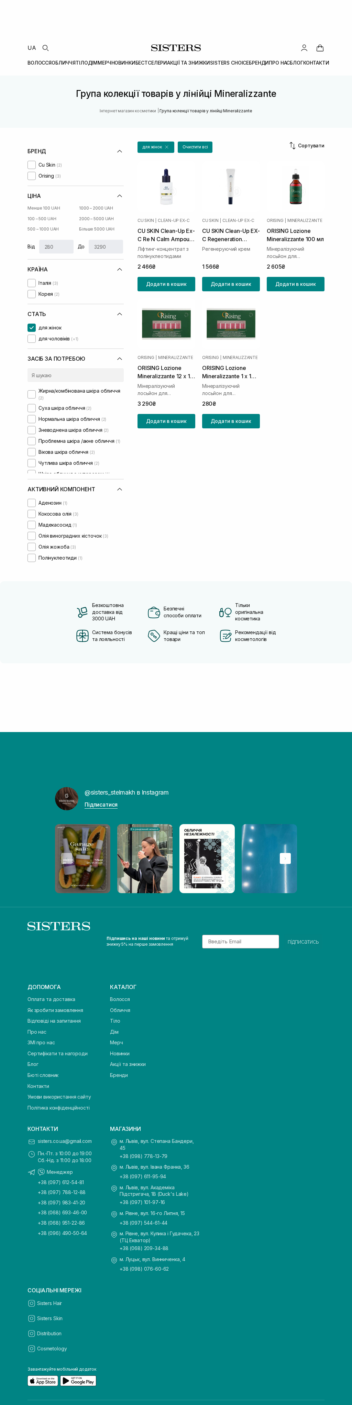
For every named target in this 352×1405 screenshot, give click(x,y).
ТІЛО (82, 63)
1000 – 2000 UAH (96, 208)
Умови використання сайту (59, 1097)
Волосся (120, 999)
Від (31, 246)
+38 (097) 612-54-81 (61, 1182)
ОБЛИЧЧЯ (64, 63)
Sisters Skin (50, 1318)
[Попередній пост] (66, 858)
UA (32, 47)
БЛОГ (296, 63)
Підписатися (101, 804)
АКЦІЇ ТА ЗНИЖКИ (188, 63)
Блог (33, 1064)
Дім (114, 1032)
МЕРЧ (104, 63)
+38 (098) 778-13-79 (143, 1156)
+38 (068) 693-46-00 (62, 1212)
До (81, 246)
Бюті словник (43, 1075)
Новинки (120, 1053)
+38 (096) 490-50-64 (62, 1233)
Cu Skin (146, 220)
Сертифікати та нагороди (58, 1053)
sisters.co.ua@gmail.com (65, 1141)
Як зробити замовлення (55, 1010)
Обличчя (120, 1010)
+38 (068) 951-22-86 (61, 1223)
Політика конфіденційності (59, 1108)
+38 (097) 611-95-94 (143, 1176)
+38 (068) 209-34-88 (144, 1248)
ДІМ (93, 63)
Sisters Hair (49, 1303)
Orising (275, 220)
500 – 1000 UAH (43, 229)
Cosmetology (52, 1348)
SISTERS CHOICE (229, 63)
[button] (156, 147)
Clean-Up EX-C (174, 220)
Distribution (49, 1333)
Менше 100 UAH (44, 208)
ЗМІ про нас (41, 1042)
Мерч (116, 1042)
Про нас (37, 1032)
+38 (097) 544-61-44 (143, 1223)
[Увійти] (304, 47)
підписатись (303, 941)
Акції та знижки (128, 1064)
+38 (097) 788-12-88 (62, 1192)
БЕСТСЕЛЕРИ (151, 63)
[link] (320, 47)
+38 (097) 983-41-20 (61, 1202)
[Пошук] (45, 47)
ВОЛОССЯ (40, 63)
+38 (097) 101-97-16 (142, 1202)
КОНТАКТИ (316, 63)
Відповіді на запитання (54, 1021)
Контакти (38, 1086)
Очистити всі (195, 146)
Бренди (119, 1075)
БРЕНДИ (259, 63)
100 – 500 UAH (42, 218)
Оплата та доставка (51, 999)
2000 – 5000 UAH (96, 218)
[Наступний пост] (285, 858)
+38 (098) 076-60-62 (144, 1269)
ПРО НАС (279, 63)
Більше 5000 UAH (96, 229)
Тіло (115, 1021)
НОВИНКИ (123, 63)
